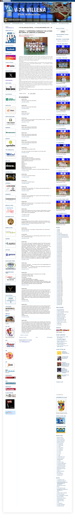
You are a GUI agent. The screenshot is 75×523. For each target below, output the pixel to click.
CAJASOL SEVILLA (60, 458)
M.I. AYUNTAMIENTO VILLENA (62, 495)
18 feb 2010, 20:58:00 (25, 224)
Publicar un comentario (24, 335)
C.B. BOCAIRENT (60, 447)
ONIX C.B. (59, 469)
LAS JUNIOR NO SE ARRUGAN (65, 375)
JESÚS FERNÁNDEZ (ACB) (62, 311)
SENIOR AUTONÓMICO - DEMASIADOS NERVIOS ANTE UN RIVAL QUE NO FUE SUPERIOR (65, 370)
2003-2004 (59, 274)
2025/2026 (59, 303)
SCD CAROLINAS (60, 473)
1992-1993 (59, 260)
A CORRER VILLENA (60, 479)
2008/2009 (59, 281)
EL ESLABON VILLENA (61, 488)
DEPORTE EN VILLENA (61, 485)
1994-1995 (59, 263)
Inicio (37, 337)
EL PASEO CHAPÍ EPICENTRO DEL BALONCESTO (65, 357)
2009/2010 (24, 93)
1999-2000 (59, 269)
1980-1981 (59, 244)
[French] (59, 330)
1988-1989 (59, 255)
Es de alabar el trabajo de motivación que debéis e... (61, 339)
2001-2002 (59, 272)
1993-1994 (59, 261)
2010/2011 (59, 283)
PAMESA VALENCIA (60, 471)
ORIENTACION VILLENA (61, 498)
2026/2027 (59, 304)
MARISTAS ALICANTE (61, 467)
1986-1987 (59, 252)
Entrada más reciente (22, 337)
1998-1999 (59, 268)
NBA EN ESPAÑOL (60, 496)
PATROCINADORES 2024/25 (17, 23)
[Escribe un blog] (31, 93)
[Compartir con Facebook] (33, 93)
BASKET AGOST (60, 437)
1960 (58, 230)
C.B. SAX (58, 454)
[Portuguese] (65, 330)
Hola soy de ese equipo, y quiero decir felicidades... (62, 337)
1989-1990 (59, 256)
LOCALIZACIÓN (60, 313)
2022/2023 (59, 299)
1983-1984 (59, 248)
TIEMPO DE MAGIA (60, 500)
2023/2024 (59, 300)
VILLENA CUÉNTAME (61, 504)
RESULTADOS (59, 36)
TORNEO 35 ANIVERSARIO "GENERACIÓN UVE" (65, 352)
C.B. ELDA (59, 451)
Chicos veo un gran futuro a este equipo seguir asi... (62, 346)
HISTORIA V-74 (54, 23)
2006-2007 (59, 278)
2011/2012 (59, 285)
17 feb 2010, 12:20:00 (25, 170)
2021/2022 (59, 298)
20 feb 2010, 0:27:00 (25, 269)
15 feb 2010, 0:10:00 (25, 114)
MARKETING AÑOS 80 (61, 314)
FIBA (58, 491)
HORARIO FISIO (60, 310)
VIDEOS (58, 323)
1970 (58, 231)
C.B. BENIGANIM (60, 445)
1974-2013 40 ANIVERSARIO (62, 235)
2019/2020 (59, 295)
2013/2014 (59, 287)
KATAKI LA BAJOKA (60, 494)
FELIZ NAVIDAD (60, 309)
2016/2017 (59, 291)
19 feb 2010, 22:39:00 (25, 259)
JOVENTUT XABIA (60, 462)
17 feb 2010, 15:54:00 (25, 177)
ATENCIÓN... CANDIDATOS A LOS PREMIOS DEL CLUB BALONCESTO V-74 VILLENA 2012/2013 (65, 364)
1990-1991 (59, 257)
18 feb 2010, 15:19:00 (25, 205)
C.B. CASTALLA (60, 450)
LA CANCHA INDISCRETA (61, 463)
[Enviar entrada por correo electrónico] (28, 93)
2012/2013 (59, 286)
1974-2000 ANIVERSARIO (61, 234)
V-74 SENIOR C (60, 503)
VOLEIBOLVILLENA (60, 505)
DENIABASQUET (60, 459)
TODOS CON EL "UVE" (61, 322)
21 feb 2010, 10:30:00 (25, 332)
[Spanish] (68, 330)
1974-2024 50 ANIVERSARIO (62, 237)
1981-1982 (59, 246)
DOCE (58, 486)
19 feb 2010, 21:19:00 (25, 238)
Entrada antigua (49, 337)
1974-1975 (59, 233)
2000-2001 (59, 270)
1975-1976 (59, 238)
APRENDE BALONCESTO (61, 481)
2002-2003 (59, 273)
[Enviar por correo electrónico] (30, 93)
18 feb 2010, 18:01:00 (25, 216)
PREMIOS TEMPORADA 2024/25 (43, 23)
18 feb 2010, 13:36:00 (25, 190)
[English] (57, 330)
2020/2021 (59, 296)
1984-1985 (59, 250)
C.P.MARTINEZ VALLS (61, 456)
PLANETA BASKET (60, 499)
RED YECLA (59, 472)
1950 (58, 229)
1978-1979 (59, 242)
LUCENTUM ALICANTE (61, 464)
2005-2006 (59, 277)
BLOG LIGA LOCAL (60, 442)
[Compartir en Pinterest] (35, 93)
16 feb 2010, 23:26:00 (25, 152)
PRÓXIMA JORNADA (60, 317)
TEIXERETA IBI (60, 475)
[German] (61, 330)
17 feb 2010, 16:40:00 (25, 183)
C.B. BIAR (59, 446)
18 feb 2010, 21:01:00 (25, 230)
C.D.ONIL (58, 455)
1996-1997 (59, 265)
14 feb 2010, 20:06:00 (25, 108)
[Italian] (63, 330)
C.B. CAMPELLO (60, 449)
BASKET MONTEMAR (61, 440)
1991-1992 (59, 259)
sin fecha (58, 324)
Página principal (7, 23)
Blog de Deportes (10, 413)
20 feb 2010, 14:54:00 (25, 316)
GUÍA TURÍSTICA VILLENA (64, 23)
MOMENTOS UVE (60, 315)
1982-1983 (59, 247)
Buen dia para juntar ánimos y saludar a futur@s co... (62, 344)
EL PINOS (59, 460)
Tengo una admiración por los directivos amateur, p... (62, 342)
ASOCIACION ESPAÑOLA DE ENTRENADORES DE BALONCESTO (62, 483)
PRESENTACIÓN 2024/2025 (30, 23)
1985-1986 (59, 251)
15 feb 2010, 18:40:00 (25, 129)
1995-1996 (59, 264)
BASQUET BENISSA (60, 441)
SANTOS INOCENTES (61, 319)
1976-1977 (59, 239)
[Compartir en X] (32, 93)
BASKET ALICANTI (60, 438)
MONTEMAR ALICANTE (61, 468)
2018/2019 (59, 294)
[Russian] (66, 330)
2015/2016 (59, 290)
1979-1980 (59, 243)
